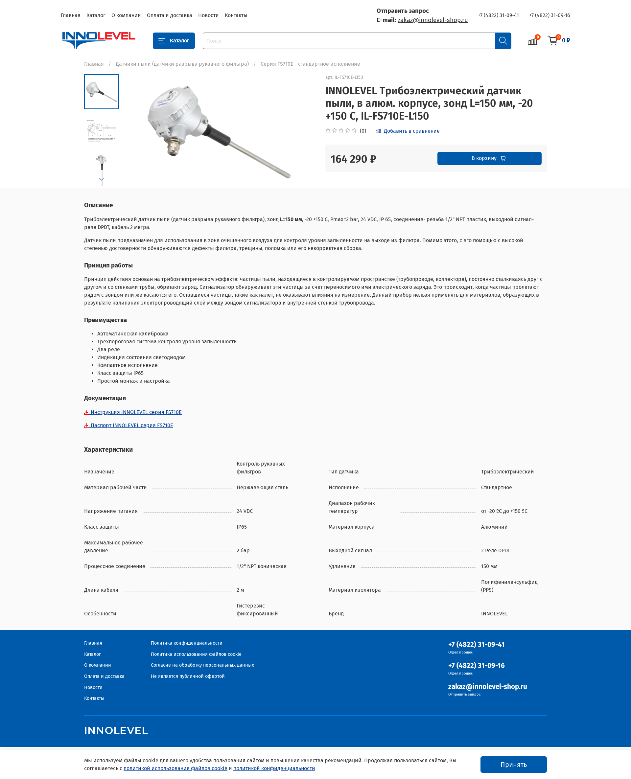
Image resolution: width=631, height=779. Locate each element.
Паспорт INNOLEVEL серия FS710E (131, 425)
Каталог (95, 15)
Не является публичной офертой (188, 676)
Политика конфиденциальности (186, 643)
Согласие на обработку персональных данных (202, 665)
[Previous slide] (135, 131)
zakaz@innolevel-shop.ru (433, 20)
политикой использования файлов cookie (175, 768)
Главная (71, 15)
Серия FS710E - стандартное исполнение (310, 64)
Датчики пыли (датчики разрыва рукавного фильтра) (182, 64)
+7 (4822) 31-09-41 (498, 15)
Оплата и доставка (169, 15)
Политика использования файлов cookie (196, 654)
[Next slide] (101, 179)
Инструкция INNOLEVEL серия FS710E (135, 412)
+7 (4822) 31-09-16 (549, 15)
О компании (126, 15)
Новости (208, 15)
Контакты (236, 15)
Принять (514, 764)
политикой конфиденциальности (274, 768)
